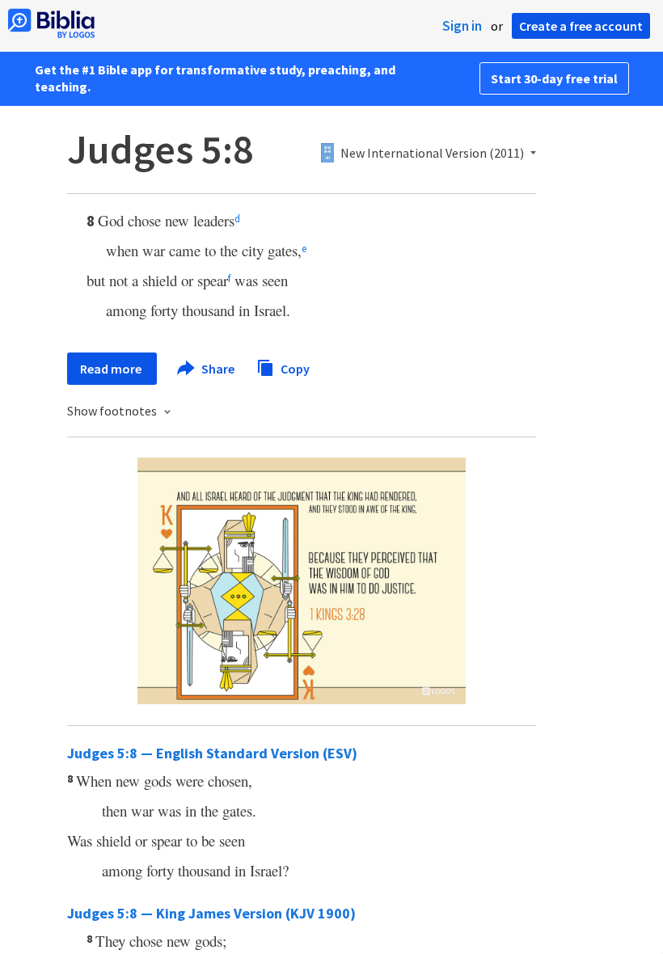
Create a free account (581, 26)
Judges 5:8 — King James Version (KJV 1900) (211, 913)
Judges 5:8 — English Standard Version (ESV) (212, 753)
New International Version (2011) (432, 153)
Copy (294, 368)
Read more (112, 369)
